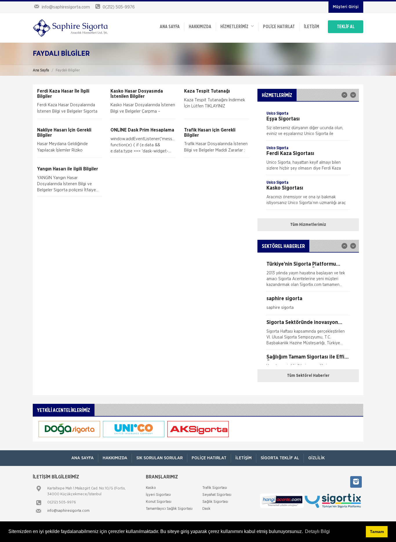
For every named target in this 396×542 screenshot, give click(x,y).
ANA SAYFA (170, 26)
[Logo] (70, 28)
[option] (308, 125)
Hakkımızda (200, 26)
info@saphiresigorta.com (68, 511)
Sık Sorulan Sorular (159, 458)
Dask (206, 509)
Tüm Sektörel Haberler (308, 376)
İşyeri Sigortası (158, 495)
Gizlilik (316, 458)
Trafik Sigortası (214, 488)
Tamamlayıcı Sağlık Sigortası (169, 509)
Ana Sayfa (41, 70)
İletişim (311, 26)
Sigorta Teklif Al (280, 458)
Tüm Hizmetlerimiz (308, 225)
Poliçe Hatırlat (279, 26)
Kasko (151, 488)
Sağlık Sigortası (215, 502)
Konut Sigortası (158, 502)
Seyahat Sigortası (216, 495)
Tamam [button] (377, 531)
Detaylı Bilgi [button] (317, 531)
